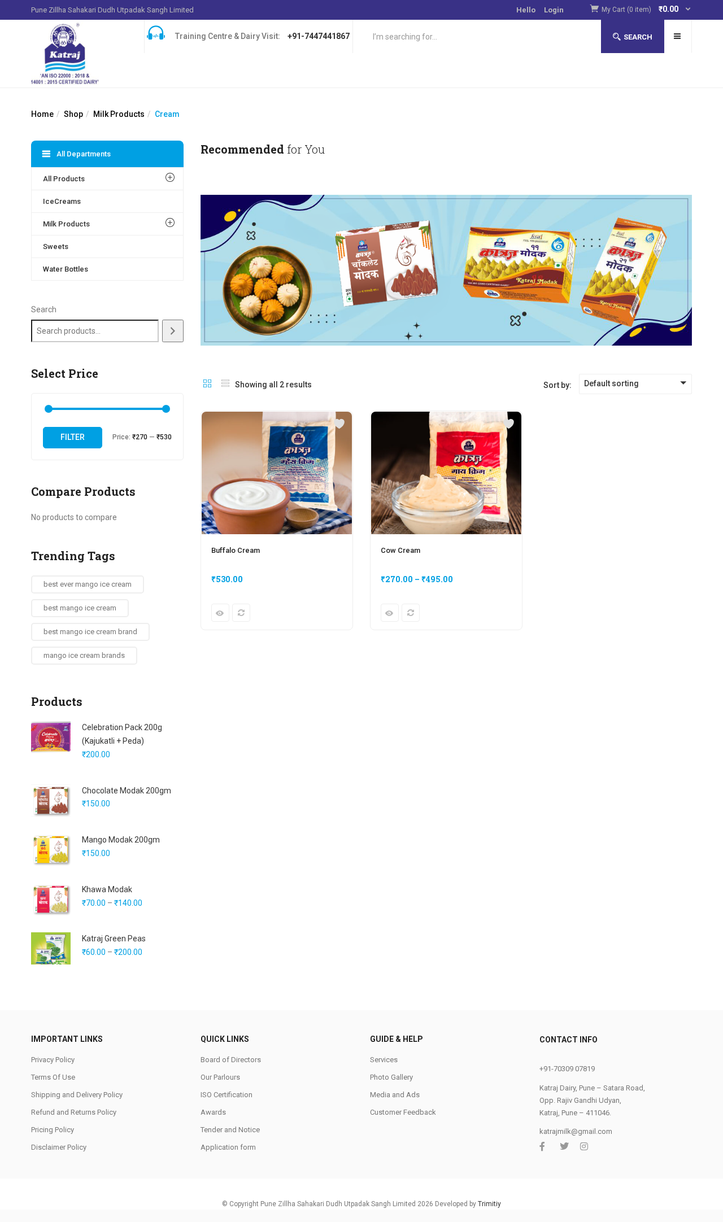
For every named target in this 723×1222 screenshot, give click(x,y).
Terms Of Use (53, 1077)
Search (638, 37)
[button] (647, 10)
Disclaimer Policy (58, 1147)
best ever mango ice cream (87, 584)
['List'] (225, 384)
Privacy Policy (53, 1059)
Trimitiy (489, 1204)
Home (42, 114)
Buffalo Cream (235, 550)
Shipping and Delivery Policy (77, 1094)
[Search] (173, 331)
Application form (228, 1147)
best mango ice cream (79, 608)
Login (554, 10)
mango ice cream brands (84, 655)
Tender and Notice (230, 1129)
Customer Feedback (403, 1112)
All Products (64, 178)
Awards (213, 1112)
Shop (73, 114)
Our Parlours (220, 1077)
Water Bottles (65, 269)
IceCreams (62, 201)
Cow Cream (400, 550)
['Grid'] (207, 384)
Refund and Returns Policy (73, 1112)
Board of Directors (231, 1059)
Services (384, 1059)
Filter (72, 437)
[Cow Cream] (446, 417)
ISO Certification (226, 1094)
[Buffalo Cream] (277, 417)
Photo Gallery (391, 1077)
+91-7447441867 (319, 36)
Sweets (55, 246)
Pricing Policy (52, 1129)
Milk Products (119, 114)
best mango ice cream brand (90, 631)
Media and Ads (395, 1094)
